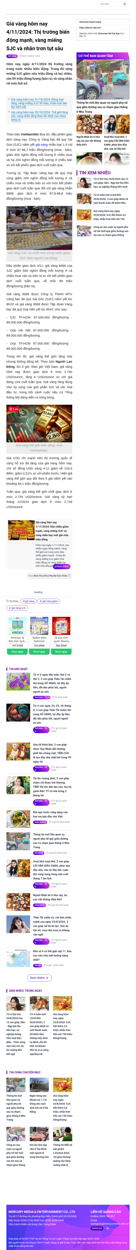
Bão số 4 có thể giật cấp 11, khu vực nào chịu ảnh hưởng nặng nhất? (52, 955)
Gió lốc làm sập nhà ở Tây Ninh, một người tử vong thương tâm (39, 1150)
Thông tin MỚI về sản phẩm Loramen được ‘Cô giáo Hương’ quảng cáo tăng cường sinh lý (62, 1154)
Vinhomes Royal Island (90, 22)
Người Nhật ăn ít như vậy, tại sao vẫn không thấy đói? (50, 897)
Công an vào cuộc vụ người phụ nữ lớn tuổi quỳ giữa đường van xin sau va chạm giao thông (15, 1154)
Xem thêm (63, 566)
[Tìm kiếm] (124, 3)
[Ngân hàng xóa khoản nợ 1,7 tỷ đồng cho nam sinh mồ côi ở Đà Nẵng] (39, 1085)
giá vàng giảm (50, 601)
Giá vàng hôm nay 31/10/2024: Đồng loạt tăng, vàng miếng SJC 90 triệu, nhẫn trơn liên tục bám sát (39, 103)
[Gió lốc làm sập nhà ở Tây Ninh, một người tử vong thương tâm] (39, 1134)
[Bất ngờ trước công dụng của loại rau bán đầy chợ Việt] (18, 819)
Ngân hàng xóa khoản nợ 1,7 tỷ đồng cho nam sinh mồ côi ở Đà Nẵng (39, 1103)
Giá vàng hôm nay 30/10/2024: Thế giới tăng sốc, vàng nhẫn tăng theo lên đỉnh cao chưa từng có (39, 116)
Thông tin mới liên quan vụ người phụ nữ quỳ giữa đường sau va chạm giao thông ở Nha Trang (51, 841)
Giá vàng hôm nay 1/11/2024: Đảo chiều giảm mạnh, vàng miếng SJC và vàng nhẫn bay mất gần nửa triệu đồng (52, 531)
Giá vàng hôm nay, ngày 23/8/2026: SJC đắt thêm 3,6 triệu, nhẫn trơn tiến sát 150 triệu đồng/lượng (62, 1026)
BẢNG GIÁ (97, 1228)
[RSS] (106, 1228)
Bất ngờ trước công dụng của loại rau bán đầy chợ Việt (50, 814)
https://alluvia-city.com (90, 27)
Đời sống (12, 56)
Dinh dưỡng (40, 822)
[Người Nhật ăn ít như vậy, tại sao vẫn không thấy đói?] (18, 902)
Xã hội (38, 965)
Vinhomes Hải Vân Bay (109, 33)
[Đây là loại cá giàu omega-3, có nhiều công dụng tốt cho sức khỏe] (89, 162)
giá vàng (42, 144)
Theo (47, 576)
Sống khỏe (40, 905)
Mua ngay (17, 651)
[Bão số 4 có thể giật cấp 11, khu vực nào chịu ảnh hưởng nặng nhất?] (18, 958)
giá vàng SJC (18, 608)
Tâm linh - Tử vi (42, 697)
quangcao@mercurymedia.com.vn (110, 1223)
